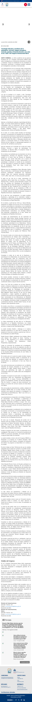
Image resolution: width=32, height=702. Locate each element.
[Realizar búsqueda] (25, 4)
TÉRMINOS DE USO (20, 686)
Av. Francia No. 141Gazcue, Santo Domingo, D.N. (6, 687)
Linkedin (24, 700)
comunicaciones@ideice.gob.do (13, 606)
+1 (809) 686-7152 (20, 678)
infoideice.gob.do (20, 681)
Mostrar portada (25, 662)
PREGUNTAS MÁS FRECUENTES (22, 689)
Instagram (21, 700)
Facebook (16, 700)
